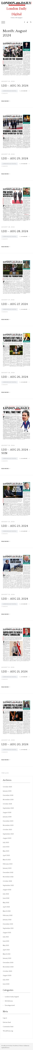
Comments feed (8, 1026)
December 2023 (8, 821)
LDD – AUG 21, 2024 (14, 671)
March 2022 (7, 911)
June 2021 (6, 941)
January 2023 (7, 868)
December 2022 (8, 872)
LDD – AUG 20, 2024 (14, 744)
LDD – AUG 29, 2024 (14, 158)
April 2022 (6, 907)
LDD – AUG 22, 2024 (14, 598)
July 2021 (6, 937)
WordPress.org (8, 1031)
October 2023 (7, 829)
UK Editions (9, 1001)
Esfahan (26, 1045)
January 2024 (7, 817)
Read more (5, 101)
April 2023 (6, 855)
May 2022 (6, 902)
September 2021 (8, 928)
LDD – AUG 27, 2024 (14, 304)
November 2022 (8, 877)
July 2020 (6, 980)
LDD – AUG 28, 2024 (14, 231)
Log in (5, 1018)
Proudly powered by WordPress (10, 1045)
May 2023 (6, 851)
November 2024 (8, 799)
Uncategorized (10, 1005)
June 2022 (6, 898)
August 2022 (7, 889)
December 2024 (8, 795)
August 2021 (7, 932)
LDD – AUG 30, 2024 (14, 85)
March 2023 (7, 859)
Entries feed (7, 1022)
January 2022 (7, 919)
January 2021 (7, 958)
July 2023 (6, 842)
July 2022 (6, 894)
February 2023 (7, 864)
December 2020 (8, 962)
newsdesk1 (24, 91)
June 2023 (6, 847)
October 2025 (7, 787)
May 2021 (6, 945)
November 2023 (8, 825)
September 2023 (8, 834)
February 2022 (7, 915)
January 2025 (7, 791)
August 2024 (7, 812)
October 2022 (7, 881)
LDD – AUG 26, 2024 (14, 376)
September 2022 (8, 885)
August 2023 (7, 838)
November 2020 (8, 967)
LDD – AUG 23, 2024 (14, 526)
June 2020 (6, 984)
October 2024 (7, 804)
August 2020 (7, 975)
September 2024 (8, 808)
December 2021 (8, 924)
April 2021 (6, 950)
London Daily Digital (9, 91)
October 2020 (7, 971)
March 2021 (6, 954)
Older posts (5, 773)
